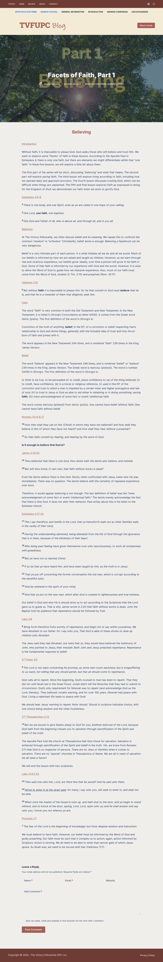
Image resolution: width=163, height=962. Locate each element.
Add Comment (33, 891)
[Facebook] (149, 4)
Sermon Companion (117, 12)
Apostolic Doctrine (26, 12)
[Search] (154, 4)
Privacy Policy (147, 955)
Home (21, 4)
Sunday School (49, 12)
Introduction (95, 12)
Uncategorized (140, 12)
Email (69, 880)
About (42, 4)
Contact (53, 4)
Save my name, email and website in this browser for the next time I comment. (65, 920)
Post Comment (33, 929)
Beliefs (31, 4)
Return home (146, 25)
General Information (72, 12)
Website (110, 880)
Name (28, 880)
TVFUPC (11, 4)
